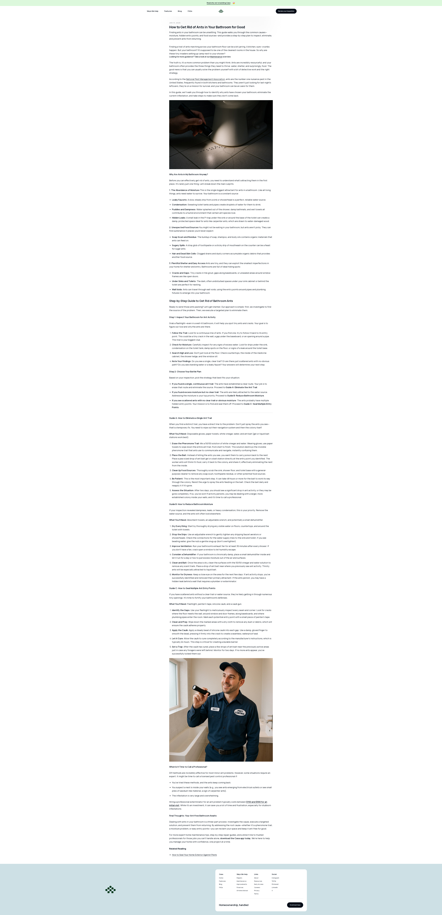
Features (168, 11)
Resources (258, 881)
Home (221, 878)
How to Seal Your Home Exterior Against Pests (194, 854)
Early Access (258, 884)
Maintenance (216, 56)
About (256, 878)
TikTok (274, 881)
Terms (256, 894)
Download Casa (295, 905)
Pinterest (275, 884)
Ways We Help (152, 11)
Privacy (256, 890)
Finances (240, 887)
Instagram (275, 878)
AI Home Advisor (242, 890)
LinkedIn (275, 887)
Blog (180, 11)
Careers (257, 887)
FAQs (190, 11)
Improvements (242, 884)
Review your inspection (286, 11)
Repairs (239, 878)
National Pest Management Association (205, 79)
